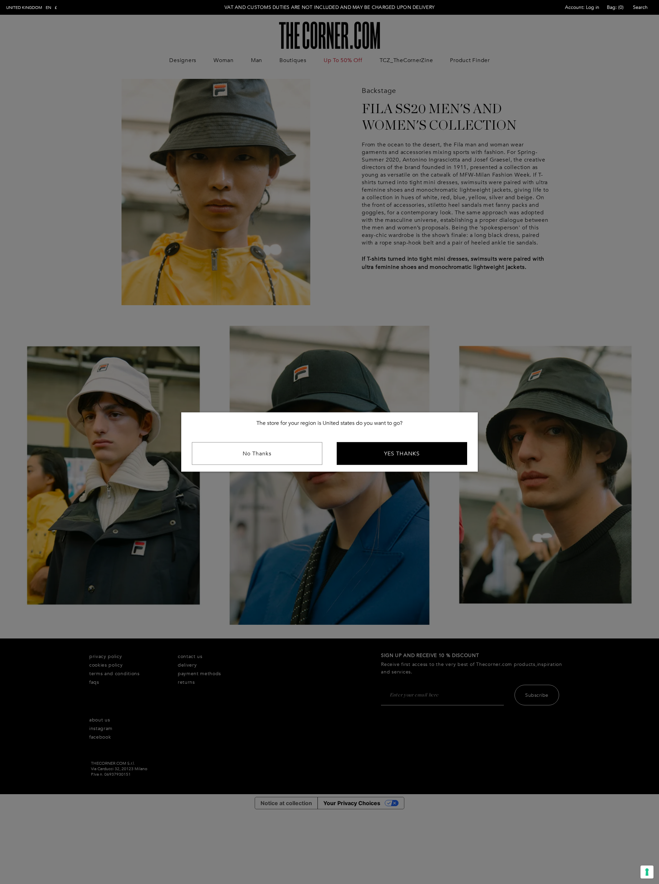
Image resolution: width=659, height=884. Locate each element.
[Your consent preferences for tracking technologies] (647, 872)
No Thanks (257, 453)
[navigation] (31, 7)
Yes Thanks (402, 453)
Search (640, 7)
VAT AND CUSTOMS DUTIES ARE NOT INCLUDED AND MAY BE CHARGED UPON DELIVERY (329, 7)
